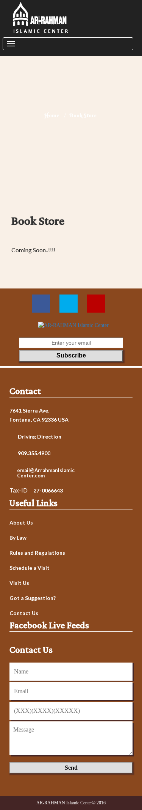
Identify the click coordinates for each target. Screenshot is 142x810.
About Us (21, 522)
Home (51, 115)
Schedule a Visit (29, 568)
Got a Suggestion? (32, 598)
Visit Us (19, 583)
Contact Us (23, 613)
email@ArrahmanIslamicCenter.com (46, 473)
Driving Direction (39, 436)
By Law (18, 537)
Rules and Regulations (37, 552)
